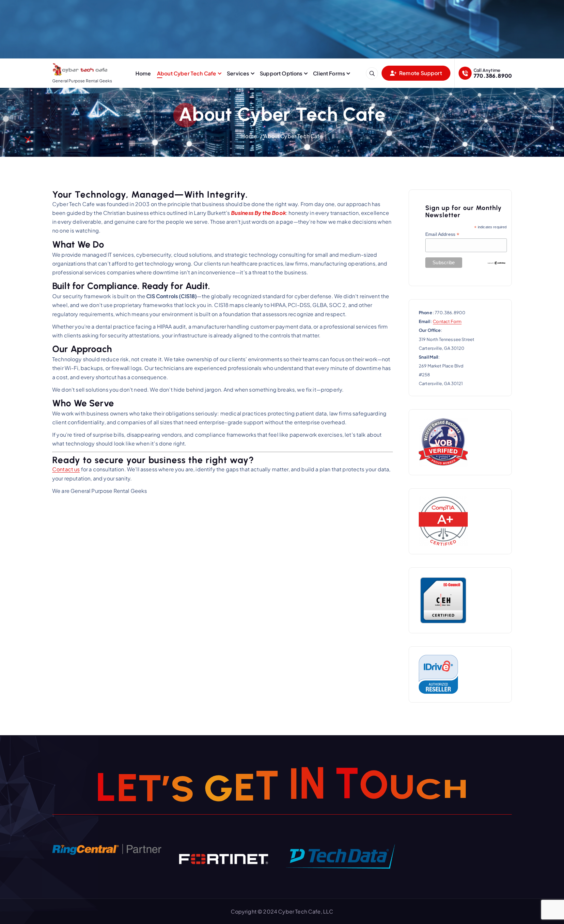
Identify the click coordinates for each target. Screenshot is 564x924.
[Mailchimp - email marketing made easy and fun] (496, 262)
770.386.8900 (493, 75)
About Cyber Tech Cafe (186, 73)
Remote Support (420, 73)
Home (143, 73)
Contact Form (447, 321)
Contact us (66, 469)
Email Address (442, 234)
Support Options (281, 73)
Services (238, 73)
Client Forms (329, 73)
